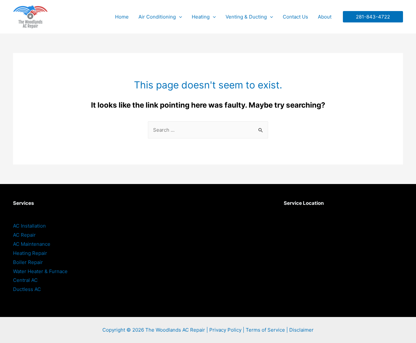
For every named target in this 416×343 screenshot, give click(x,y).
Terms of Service (265, 330)
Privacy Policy (225, 330)
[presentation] (179, 17)
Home (122, 17)
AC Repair (24, 235)
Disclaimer (301, 330)
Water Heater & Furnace (40, 271)
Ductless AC (27, 289)
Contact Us (295, 17)
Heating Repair (30, 253)
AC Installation (29, 226)
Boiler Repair (28, 262)
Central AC (25, 280)
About (325, 17)
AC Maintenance (31, 244)
